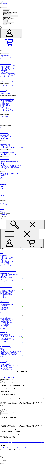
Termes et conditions (4, 206)
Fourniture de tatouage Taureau (6, 129)
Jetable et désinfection (7, 17)
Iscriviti (13, 436)
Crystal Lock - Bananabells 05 (8, 377)
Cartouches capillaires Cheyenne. (6, 98)
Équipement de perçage (4, 174)
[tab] (22, 53)
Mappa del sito (3, 208)
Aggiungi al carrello (4, 413)
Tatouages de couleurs (7, 14)
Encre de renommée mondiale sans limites (8, 87)
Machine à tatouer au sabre (5, 78)
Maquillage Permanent (7, 23)
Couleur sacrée (3, 91)
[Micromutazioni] (3, 3)
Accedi (1, 214)
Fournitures (2, 331)
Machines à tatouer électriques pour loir (7, 73)
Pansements (2, 175)
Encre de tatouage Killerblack (5, 90)
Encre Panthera (3, 88)
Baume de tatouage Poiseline (5, 127)
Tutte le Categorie (6, 9)
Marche (2, 191)
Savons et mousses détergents (5, 119)
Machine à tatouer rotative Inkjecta (6, 61)
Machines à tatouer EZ (4, 76)
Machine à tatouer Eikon (5, 72)
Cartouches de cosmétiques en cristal (7, 99)
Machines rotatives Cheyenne (5, 59)
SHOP (2, 248)
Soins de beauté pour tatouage (6, 132)
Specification (2, 409)
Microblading (2, 164)
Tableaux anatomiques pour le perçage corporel (9, 180)
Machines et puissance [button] (5, 53)
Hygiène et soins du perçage (5, 178)
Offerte (1, 193)
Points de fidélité (3, 204)
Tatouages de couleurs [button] (5, 83)
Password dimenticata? (4, 462)
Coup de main (3, 79)
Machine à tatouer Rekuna (5, 67)
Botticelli (2, 163)
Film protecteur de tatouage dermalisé (7, 128)
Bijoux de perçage (3, 181)
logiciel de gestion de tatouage (6, 146)
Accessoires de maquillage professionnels (8, 168)
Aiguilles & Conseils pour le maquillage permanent (9, 167)
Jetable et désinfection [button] (5, 114)
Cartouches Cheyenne (4, 102)
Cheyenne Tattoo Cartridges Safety (6, 100)
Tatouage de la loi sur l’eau (5, 130)
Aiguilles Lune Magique (4, 108)
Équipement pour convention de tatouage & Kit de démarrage (11, 147)
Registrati (5, 214)
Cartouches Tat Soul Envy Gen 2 (6, 110)
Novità (1, 186)
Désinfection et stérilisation (5, 118)
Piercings (4, 24)
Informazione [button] (3, 200)
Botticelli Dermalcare (4, 138)
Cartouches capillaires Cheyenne (6, 101)
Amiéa (1, 162)
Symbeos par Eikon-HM (5, 66)
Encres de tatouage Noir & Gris (6, 92)
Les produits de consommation (6, 120)
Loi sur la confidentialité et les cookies (7, 205)
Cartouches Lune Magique (5, 105)
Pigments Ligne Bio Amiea (5, 160)
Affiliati (1, 211)
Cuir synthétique (3, 143)
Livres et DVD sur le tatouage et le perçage (8, 154)
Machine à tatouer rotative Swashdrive (7, 69)
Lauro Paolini (3, 71)
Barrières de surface (4, 116)
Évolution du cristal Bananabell (6, 183)
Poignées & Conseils (4, 111)
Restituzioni (2, 212)
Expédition (2, 203)
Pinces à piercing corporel (5, 176)
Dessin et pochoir (3, 153)
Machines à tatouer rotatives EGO (6, 75)
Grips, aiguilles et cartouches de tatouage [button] (8, 95)
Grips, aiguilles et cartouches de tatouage (8, 290)
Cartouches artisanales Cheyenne (6, 103)
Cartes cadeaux (6, 11)
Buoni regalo (2, 210)
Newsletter (27, 447)
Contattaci (2, 197)
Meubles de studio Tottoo (5, 144)
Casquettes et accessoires (5, 93)
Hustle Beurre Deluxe (4, 135)
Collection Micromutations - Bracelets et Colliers (9, 173)
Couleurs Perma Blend (4, 86)
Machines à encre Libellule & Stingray (7, 65)
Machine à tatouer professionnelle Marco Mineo (9, 77)
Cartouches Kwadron (4, 104)
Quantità (2, 411)
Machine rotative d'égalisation (5, 64)
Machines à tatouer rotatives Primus (7, 68)
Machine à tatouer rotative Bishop (6, 57)
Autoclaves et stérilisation (5, 145)
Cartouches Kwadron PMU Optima (7, 109)
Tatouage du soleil (3, 70)
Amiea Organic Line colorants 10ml (7, 85)
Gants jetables (3, 117)
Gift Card (2, 195)
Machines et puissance (7, 13)
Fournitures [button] (3, 140)
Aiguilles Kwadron (4, 107)
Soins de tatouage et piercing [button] (6, 125)
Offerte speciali (17, 443)
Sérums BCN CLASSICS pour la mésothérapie (9, 161)
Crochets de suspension (4, 179)
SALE (1, 188)
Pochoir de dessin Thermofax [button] (6, 149)
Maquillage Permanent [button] (4, 156)
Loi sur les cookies (26, 450)
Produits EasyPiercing (4, 134)
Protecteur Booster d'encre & (5, 136)
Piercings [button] (2, 171)
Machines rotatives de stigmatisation (7, 60)
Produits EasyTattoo (4, 133)
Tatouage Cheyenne (6, 19)
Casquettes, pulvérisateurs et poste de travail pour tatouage (11, 121)
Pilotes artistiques (3, 58)
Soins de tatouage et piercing (8, 18)
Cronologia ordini (15, 447)
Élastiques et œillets (4, 122)
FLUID (1, 56)
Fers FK (2, 63)
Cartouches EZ (3, 106)
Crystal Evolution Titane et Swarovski (9, 12)
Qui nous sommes (3, 202)
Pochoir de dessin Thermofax (8, 22)
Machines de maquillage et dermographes (8, 166)
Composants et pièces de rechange (6, 81)
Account (20, 37)
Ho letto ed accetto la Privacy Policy (8, 437)
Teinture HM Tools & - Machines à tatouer (8, 74)
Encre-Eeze (2, 137)
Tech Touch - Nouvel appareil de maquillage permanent (10, 165)
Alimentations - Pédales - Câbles (6, 55)
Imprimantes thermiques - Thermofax (7, 152)
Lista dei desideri (22, 447)
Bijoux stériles (3, 177)
